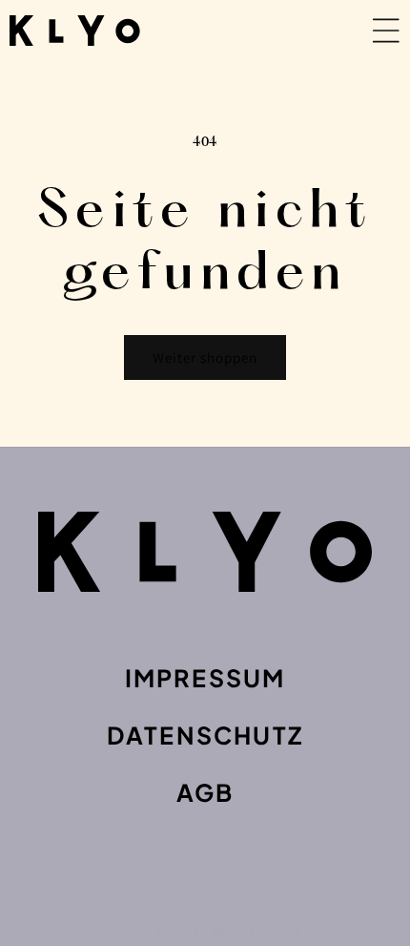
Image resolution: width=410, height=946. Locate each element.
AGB (205, 792)
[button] (349, 31)
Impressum (205, 677)
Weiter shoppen (205, 357)
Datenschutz (205, 735)
